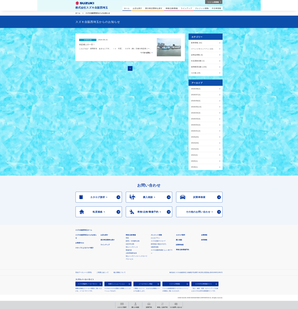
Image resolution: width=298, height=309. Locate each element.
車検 (127, 238)
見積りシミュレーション (116, 284)
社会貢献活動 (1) (198, 61)
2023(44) (195, 149)
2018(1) (194, 167)
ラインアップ (105, 245)
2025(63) (195, 137)
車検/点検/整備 (131, 235)
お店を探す (104, 235)
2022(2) (194, 155)
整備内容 (129, 250)
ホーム (77, 13)
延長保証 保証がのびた (158, 244)
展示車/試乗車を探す (108, 240)
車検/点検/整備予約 (182, 249)
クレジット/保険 (156, 235)
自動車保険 (154, 247)
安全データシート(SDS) (83, 272)
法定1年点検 (130, 244)
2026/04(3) (195, 113)
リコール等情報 (174, 284)
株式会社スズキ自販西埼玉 (91, 7)
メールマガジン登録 (145, 284)
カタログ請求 (180, 235)
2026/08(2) (195, 89)
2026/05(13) (196, 107)
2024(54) (195, 143)
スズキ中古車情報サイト (203, 284)
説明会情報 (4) (197, 55)
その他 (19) (195, 73)
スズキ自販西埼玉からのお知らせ (98, 13)
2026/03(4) (195, 119)
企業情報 (204, 235)
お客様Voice (79, 243)
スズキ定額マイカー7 (158, 241)
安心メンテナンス (132, 247)
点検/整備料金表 (131, 253)
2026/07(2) (195, 95)
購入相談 (179, 240)
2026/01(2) (195, 131)
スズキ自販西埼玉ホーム (83, 230)
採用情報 (204, 240)
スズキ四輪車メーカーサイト (87, 284)
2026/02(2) (195, 125)
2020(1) (194, 161)
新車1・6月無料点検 (132, 241)
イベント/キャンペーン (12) (202, 49)
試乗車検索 (180, 245)
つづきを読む (145, 53)
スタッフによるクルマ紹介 (84, 248)
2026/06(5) (195, 101)
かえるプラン (155, 238)
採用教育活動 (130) (199, 67)
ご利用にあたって (103, 272)
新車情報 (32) (196, 43)
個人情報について (119, 272)
